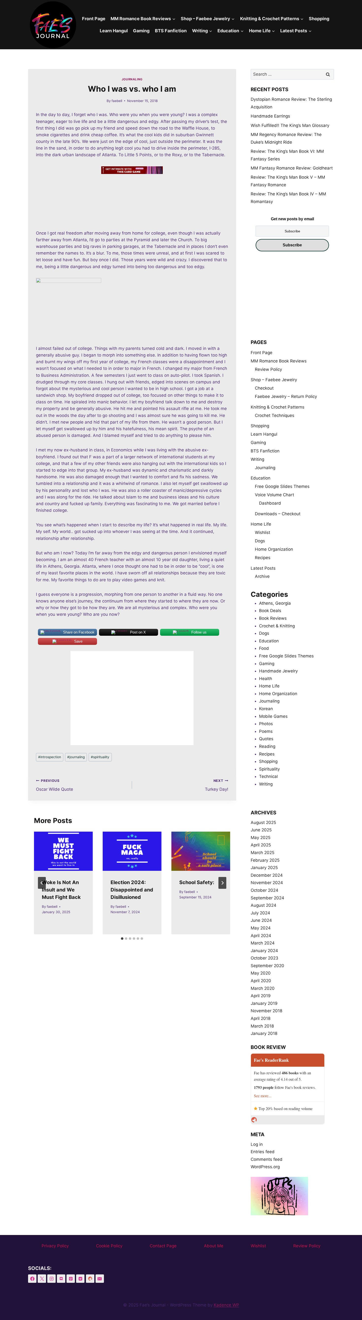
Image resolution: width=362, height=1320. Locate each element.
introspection (49, 757)
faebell (117, 101)
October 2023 (264, 958)
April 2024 (261, 935)
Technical (268, 776)
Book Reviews (273, 618)
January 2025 (264, 867)
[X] (42, 1278)
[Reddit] (80, 1278)
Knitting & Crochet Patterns (277, 407)
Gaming (141, 30)
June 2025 (261, 829)
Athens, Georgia (275, 603)
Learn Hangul (114, 30)
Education (260, 478)
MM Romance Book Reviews (279, 361)
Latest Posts (263, 568)
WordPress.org (265, 1166)
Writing (257, 459)
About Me (213, 1245)
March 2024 (263, 943)
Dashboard (270, 503)
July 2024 (260, 912)
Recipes (262, 557)
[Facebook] (32, 1278)
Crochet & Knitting (277, 625)
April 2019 (261, 995)
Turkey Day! (216, 785)
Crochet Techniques (274, 415)
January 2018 (264, 1033)
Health (265, 678)
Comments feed (266, 1159)
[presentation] (63, 851)
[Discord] (61, 1278)
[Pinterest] (70, 1278)
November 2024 (267, 882)
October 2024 (264, 890)
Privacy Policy (55, 1245)
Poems (266, 731)
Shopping (319, 18)
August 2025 (263, 822)
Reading (267, 746)
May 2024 (261, 928)
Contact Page (163, 1245)
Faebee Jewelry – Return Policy (286, 396)
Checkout (264, 388)
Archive (262, 576)
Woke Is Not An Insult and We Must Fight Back (61, 889)
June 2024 (261, 920)
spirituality (100, 757)
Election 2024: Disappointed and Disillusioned (132, 889)
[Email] (100, 1278)
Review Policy (268, 369)
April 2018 (260, 1018)
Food (264, 648)
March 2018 (262, 1026)
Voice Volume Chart (274, 494)
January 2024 (264, 950)
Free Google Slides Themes (282, 486)
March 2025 (262, 852)
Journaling (132, 79)
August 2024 (263, 905)
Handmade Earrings (270, 116)
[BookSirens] (90, 1278)
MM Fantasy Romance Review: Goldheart (292, 168)
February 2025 (265, 860)
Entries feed (263, 1151)
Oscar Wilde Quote (54, 785)
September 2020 (267, 965)
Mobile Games (273, 716)
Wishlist (262, 532)
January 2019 (264, 1003)
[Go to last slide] (42, 883)
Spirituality (269, 769)
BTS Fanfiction (171, 30)
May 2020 (261, 973)
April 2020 (261, 980)
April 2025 (261, 844)
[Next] (222, 883)
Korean (266, 708)
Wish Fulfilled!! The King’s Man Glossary (290, 125)
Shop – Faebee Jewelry (274, 379)
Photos (266, 723)
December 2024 (267, 875)
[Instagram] (51, 1278)
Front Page (93, 18)
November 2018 (266, 1010)
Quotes (266, 738)
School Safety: (196, 882)
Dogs (260, 540)
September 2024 (267, 897)
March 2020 (263, 988)
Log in (257, 1144)
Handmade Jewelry (278, 671)
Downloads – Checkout (277, 513)
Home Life (261, 524)
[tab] (122, 938)
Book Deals (270, 610)
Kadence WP (226, 1305)
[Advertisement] (292, 297)
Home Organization (274, 549)
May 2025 (260, 837)
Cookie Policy (109, 1245)
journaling (76, 757)
